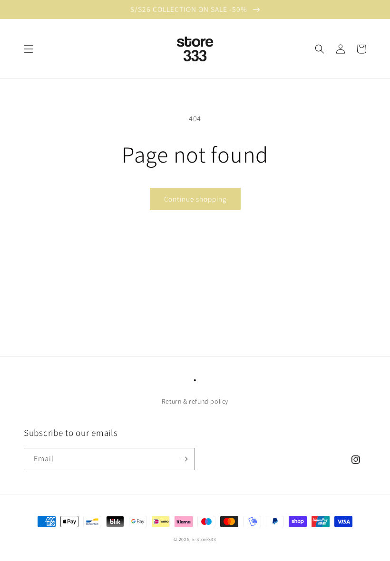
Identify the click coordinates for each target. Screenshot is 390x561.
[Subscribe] (184, 459)
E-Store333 (204, 539)
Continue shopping (195, 198)
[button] (28, 49)
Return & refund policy (195, 401)
